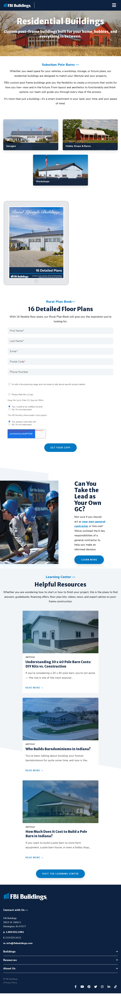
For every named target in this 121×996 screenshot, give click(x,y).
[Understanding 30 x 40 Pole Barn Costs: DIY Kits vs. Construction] (61, 632)
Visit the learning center (60, 873)
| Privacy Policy (10, 982)
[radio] (60, 406)
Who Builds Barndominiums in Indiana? (58, 749)
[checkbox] (60, 408)
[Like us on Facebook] (75, 987)
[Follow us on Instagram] (102, 987)
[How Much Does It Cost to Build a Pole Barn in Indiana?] (61, 801)
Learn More (89, 559)
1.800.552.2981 (15, 932)
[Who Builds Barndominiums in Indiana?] (61, 719)
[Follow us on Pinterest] (89, 987)
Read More (33, 688)
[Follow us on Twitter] (95, 987)
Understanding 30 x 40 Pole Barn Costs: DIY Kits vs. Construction (58, 664)
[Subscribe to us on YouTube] (82, 987)
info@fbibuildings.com (19, 943)
